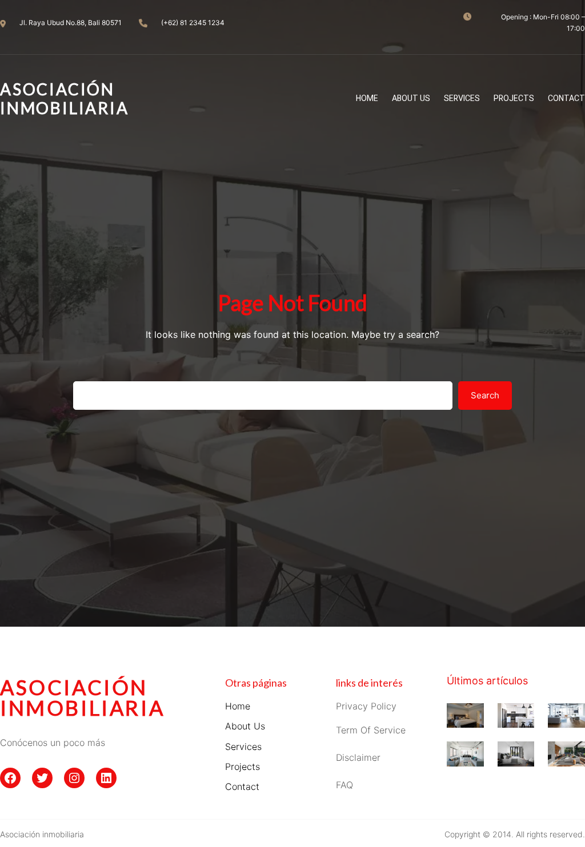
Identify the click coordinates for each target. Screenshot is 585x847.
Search (485, 395)
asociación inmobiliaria (82, 697)
